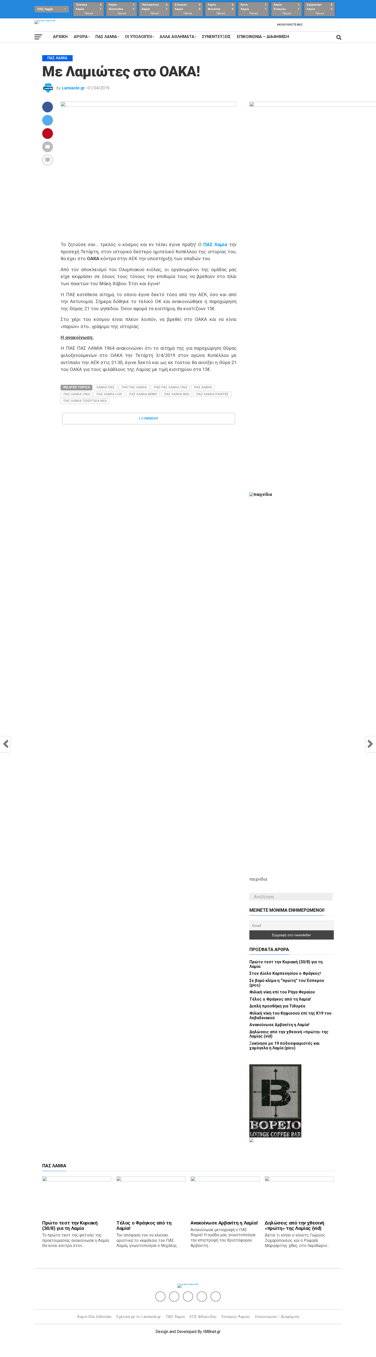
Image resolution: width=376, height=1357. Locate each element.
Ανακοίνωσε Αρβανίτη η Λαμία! (279, 1024)
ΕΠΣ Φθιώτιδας (203, 1316)
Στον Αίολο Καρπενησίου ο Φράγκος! (285, 973)
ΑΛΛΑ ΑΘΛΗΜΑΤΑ (177, 36)
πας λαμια (203, 387)
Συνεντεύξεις (216, 36)
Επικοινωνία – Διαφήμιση (263, 36)
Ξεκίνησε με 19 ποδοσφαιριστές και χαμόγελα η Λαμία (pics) (284, 1045)
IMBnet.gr (211, 1331)
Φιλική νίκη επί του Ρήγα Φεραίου (282, 992)
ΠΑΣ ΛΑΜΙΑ (106, 36)
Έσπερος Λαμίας (236, 1316)
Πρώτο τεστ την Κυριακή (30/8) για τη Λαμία (286, 964)
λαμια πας (105, 387)
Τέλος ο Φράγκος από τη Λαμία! (280, 999)
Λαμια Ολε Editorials (94, 1316)
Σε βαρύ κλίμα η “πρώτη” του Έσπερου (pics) (286, 983)
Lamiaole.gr (73, 88)
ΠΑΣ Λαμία (175, 1316)
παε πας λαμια (134, 387)
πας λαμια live (109, 394)
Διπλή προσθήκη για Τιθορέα (277, 1006)
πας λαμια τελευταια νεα (85, 401)
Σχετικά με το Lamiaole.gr (138, 1316)
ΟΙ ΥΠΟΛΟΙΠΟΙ (138, 36)
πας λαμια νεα (176, 394)
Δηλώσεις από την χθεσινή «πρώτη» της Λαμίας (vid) (288, 1034)
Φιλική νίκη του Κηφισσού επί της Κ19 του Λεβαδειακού (290, 1015)
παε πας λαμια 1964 (170, 387)
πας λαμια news (143, 394)
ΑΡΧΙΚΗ (60, 36)
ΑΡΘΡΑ (81, 36)
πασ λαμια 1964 (76, 394)
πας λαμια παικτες (212, 394)
